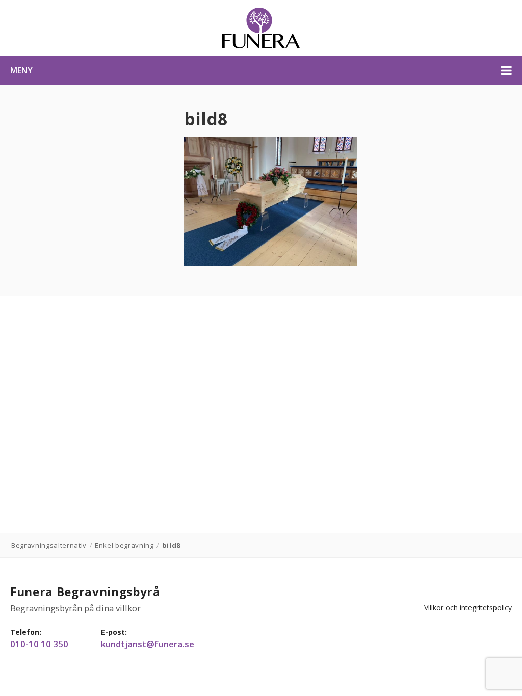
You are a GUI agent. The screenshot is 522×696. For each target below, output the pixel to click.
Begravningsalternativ (49, 545)
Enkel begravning (124, 545)
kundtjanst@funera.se (147, 644)
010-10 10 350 (39, 644)
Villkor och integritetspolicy (468, 607)
